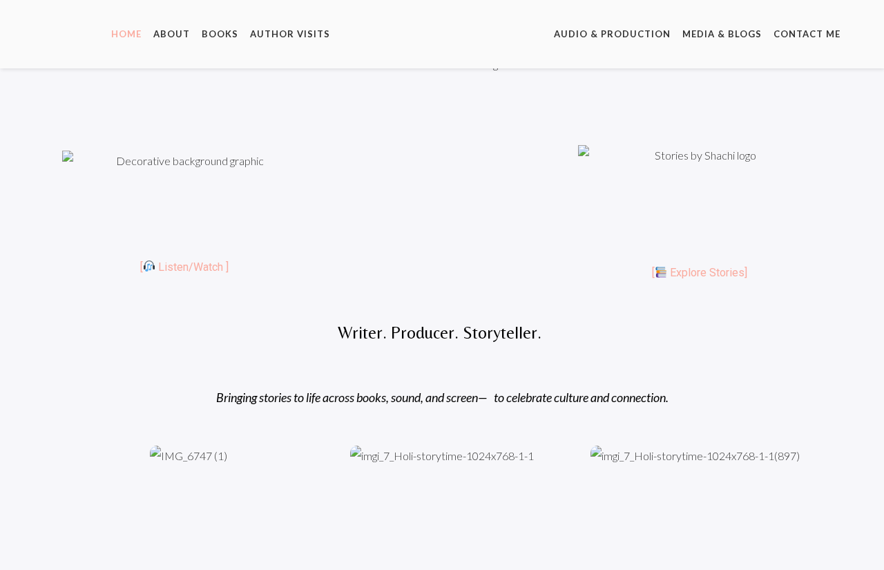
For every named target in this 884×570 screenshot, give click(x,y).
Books (220, 33)
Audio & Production (612, 33)
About (171, 33)
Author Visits (290, 33)
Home (126, 33)
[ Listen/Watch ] (184, 267)
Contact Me (807, 33)
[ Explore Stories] (699, 272)
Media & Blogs (722, 33)
